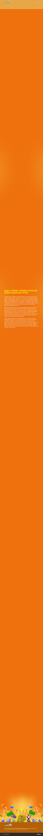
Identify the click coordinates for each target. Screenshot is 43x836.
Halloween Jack (10, 124)
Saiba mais (8, 26)
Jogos (20, 636)
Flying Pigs (9, 191)
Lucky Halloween (11, 107)
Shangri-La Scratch (11, 225)
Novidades (12, 702)
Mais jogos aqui (21, 281)
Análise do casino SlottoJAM (12, 560)
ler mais (8, 523)
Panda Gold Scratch (11, 158)
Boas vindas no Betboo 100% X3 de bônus (16, 472)
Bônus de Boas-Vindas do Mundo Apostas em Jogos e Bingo (20, 434)
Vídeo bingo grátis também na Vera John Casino (16, 701)
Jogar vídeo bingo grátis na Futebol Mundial (15, 788)
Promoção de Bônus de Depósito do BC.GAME (17, 396)
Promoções (13, 378)
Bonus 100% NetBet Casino (11, 766)
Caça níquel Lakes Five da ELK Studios (14, 744)
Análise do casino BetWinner (12, 600)
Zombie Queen (8, 634)
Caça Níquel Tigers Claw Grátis (12, 722)
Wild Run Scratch (11, 208)
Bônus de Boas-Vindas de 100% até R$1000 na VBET (21, 345)
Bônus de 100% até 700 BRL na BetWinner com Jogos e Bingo (21, 415)
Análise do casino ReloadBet (12, 519)
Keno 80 (9, 258)
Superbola (9, 275)
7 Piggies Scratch (11, 174)
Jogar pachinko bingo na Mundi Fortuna (14, 809)
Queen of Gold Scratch (12, 141)
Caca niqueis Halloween (15, 636)
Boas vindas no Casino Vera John (14, 453)
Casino (12, 521)
